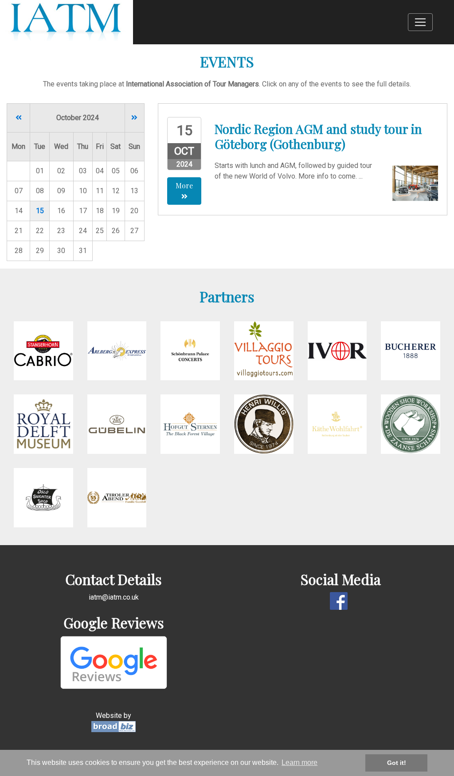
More (184, 185)
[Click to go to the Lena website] (43, 350)
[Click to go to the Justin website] (410, 424)
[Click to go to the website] (190, 424)
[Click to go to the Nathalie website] (117, 424)
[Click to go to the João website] (264, 424)
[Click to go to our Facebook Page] (340, 600)
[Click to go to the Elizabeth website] (264, 350)
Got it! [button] (396, 762)
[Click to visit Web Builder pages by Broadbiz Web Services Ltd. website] (113, 726)
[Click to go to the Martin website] (410, 350)
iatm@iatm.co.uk (114, 597)
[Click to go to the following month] (134, 117)
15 (40, 211)
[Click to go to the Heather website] (190, 350)
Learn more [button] (299, 762)
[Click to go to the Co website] (43, 424)
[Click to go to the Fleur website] (337, 350)
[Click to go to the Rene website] (117, 350)
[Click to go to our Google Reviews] (113, 662)
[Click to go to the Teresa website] (117, 497)
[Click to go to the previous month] (19, 117)
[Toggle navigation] (420, 22)
